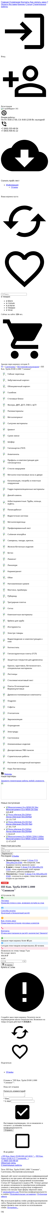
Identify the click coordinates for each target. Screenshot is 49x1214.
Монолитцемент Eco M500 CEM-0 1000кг (25, 839)
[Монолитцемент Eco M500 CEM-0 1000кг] (25, 836)
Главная (5, 2)
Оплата (4, 4)
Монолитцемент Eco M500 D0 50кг (22, 809)
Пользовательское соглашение (23, 1194)
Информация (12, 185)
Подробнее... (12, 1207)
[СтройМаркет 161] (9, 109)
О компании (14, 2)
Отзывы (14, 187)
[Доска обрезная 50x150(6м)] (18, 814)
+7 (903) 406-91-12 (9, 131)
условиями (17, 1125)
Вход (3, 56)
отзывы (15, 856)
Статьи (29, 4)
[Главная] (2, 367)
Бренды (21, 4)
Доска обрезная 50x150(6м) (19, 817)
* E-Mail (7, 1101)
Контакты (25, 2)
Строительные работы (11, 1165)
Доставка (12, 4)
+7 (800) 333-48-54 (9, 128)
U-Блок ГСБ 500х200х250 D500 (22, 861)
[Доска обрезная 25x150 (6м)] (19, 822)
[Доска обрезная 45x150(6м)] (18, 829)
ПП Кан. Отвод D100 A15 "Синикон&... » (22, 1157)
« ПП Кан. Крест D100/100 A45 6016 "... (18, 1156)
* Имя (6, 1098)
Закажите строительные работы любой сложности (23, 781)
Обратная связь (8, 1163)
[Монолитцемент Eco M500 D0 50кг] (22, 807)
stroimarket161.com (11, 1192)
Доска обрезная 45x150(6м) (19, 831)
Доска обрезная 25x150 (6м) (19, 824)
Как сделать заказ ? (39, 2)
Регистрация (6, 106)
